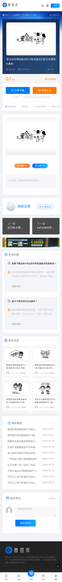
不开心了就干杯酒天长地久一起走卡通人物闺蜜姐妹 (23, 476)
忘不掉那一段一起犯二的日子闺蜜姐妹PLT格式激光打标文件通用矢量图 (23, 464)
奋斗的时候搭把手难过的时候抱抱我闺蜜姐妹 (23, 453)
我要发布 (56, 15)
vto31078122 (17, 373)
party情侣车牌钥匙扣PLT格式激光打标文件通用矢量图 (46, 227)
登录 (55, 5)
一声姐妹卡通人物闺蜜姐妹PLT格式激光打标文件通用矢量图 (23, 458)
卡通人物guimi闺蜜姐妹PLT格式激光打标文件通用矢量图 (23, 470)
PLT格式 (26, 15)
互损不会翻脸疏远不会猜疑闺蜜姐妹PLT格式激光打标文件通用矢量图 (45, 401)
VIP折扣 (52, 79)
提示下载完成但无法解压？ (25, 301)
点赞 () (41, 165)
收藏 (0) (23, 165)
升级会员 (46, 90)
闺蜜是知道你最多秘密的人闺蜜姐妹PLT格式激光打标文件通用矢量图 (16, 401)
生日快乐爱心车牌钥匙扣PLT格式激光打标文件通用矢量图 (16, 227)
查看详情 (16, 286)
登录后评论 (25, 523)
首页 (7, 15)
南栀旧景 (12, 69)
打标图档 (16, 15)
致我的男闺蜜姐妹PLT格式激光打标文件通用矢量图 (16, 367)
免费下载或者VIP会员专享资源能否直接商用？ (34, 263)
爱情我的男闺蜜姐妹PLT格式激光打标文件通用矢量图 (45, 367)
